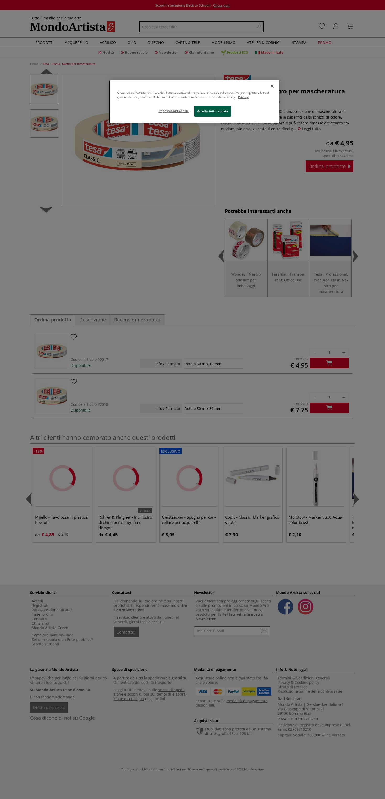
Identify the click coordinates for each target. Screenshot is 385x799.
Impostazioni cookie (173, 111)
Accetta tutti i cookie (212, 111)
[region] (194, 101)
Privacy (243, 97)
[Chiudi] (272, 86)
